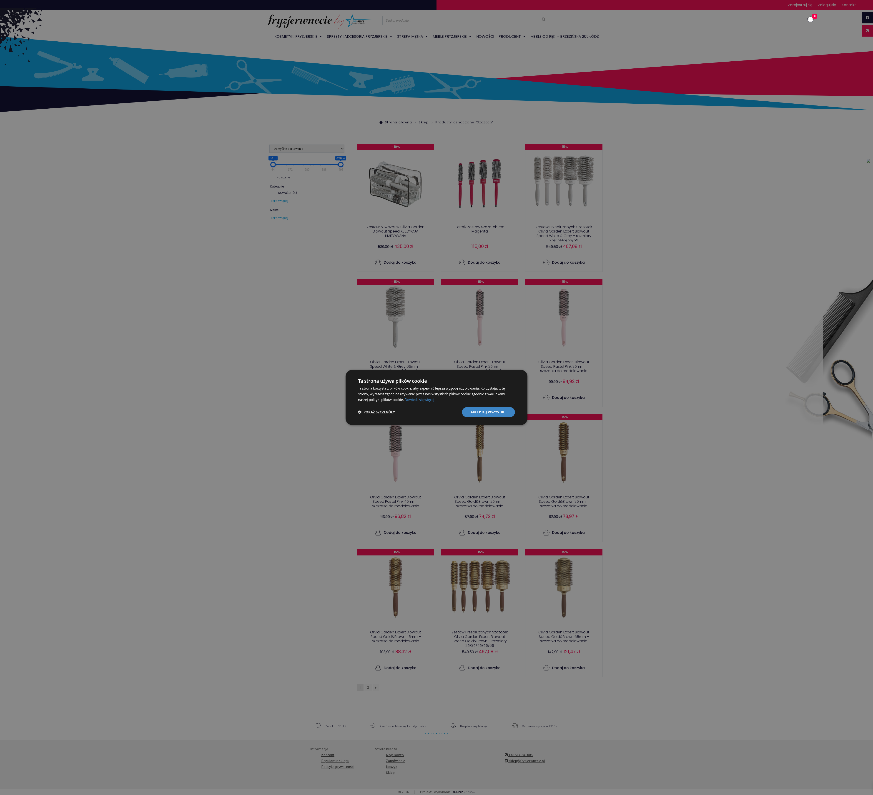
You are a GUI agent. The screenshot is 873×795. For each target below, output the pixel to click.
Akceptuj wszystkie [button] (488, 412)
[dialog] (436, 397)
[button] (376, 412)
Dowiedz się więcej (419, 399)
